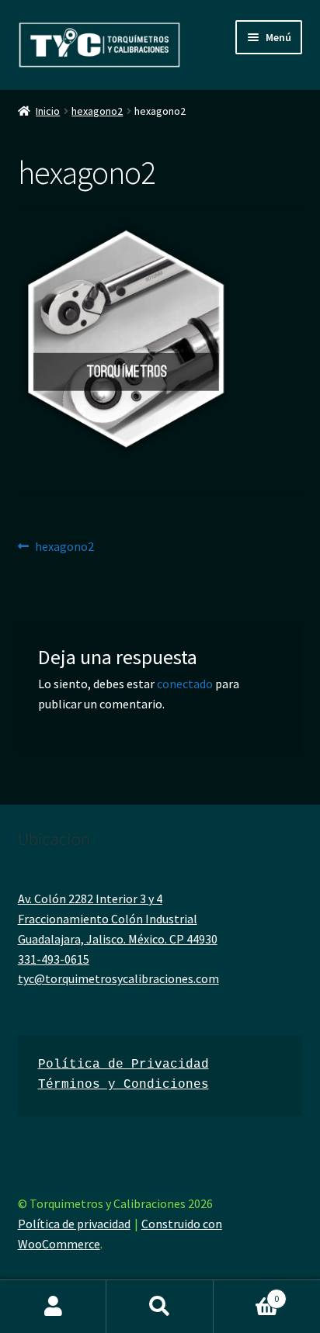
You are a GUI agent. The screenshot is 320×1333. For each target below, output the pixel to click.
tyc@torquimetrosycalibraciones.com (118, 978)
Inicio (48, 111)
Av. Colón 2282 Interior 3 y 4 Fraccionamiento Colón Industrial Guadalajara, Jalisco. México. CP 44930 (117, 919)
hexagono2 (97, 111)
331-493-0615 (53, 959)
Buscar (159, 1306)
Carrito (247, 1293)
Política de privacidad (74, 1223)
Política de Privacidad (123, 1065)
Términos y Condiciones (123, 1085)
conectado (185, 683)
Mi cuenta (53, 1306)
